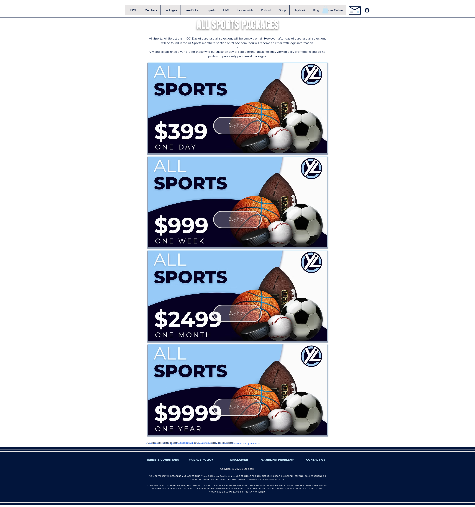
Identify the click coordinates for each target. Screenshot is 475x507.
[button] (150, 10)
